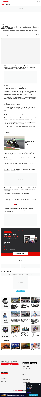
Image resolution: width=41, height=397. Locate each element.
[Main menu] (1, 1)
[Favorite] (36, 35)
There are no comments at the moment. (20, 274)
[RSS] (32, 369)
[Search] (37, 1)
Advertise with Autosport (26, 379)
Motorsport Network (18, 390)
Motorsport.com (3, 378)
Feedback (24, 374)
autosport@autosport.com (26, 377)
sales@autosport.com (26, 382)
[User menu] (39, 1)
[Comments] (38, 35)
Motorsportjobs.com (4, 376)
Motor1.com (3, 375)
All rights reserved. (25, 390)
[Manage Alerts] (22, 260)
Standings (8, 4)
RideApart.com (3, 381)
